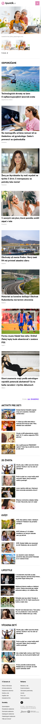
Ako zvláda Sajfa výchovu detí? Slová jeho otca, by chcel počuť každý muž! (28, 654)
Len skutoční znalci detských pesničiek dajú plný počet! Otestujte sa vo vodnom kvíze (27, 557)
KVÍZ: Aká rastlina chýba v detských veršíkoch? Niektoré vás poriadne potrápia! (27, 521)
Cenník (22, 693)
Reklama (23, 682)
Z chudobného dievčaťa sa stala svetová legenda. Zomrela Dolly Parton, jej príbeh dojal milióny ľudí (28, 576)
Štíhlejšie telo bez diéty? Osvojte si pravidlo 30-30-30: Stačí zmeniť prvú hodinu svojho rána (27, 600)
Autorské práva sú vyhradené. (28, 708)
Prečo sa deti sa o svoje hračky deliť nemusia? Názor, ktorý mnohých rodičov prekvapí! (27, 478)
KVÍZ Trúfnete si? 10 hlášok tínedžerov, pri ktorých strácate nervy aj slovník (26, 533)
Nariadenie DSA (6, 698)
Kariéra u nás (5, 693)
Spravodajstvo (5, 706)
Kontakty (4, 702)
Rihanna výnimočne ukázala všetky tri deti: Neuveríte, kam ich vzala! (27, 501)
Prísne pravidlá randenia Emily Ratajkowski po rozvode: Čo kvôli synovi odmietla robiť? (26, 666)
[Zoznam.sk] (24, 712)
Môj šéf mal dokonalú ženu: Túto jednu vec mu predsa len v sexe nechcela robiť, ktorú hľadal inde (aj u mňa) (28, 612)
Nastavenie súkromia (7, 690)
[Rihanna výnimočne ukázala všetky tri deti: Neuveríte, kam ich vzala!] (8, 504)
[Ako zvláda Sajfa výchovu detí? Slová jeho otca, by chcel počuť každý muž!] (8, 657)
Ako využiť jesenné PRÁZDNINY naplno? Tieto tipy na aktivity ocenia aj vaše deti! (27, 447)
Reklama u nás (24, 686)
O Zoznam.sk (6, 682)
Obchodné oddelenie (8, 711)
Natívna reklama (24, 698)
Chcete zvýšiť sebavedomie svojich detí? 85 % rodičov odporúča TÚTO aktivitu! (27, 435)
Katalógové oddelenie (8, 714)
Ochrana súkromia (7, 688)
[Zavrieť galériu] (37, 3)
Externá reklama (24, 688)
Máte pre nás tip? (6, 719)
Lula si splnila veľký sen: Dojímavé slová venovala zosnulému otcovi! (27, 489)
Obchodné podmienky (26, 690)
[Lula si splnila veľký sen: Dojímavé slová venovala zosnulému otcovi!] (8, 492)
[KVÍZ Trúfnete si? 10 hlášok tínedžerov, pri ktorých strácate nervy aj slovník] (8, 536)
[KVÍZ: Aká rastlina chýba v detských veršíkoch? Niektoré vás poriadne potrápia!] (8, 524)
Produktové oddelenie (8, 709)
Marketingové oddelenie (8, 716)
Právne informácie (7, 686)
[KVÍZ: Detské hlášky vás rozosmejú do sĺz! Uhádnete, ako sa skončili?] (8, 547)
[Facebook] (21, 702)
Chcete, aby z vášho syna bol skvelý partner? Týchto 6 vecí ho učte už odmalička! (27, 467)
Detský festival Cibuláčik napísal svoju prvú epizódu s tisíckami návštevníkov (26, 412)
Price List (22, 695)
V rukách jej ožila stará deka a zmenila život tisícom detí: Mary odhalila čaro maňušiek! (26, 423)
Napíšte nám (5, 695)
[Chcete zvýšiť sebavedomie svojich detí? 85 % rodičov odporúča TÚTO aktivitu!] (8, 437)
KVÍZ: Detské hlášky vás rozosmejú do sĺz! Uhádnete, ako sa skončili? (27, 544)
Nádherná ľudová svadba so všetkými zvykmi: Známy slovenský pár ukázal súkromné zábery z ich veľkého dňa (27, 588)
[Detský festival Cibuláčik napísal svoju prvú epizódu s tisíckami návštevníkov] (8, 414)
